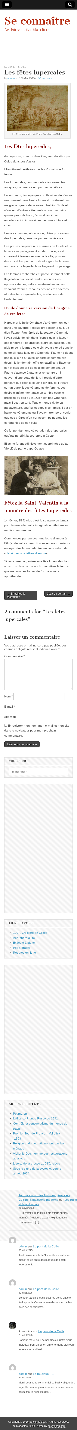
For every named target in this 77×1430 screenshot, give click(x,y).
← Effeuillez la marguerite (16, 595)
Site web (10, 716)
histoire (21, 66)
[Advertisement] (26, 847)
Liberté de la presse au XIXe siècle (36, 1163)
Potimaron (20, 1113)
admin (11, 78)
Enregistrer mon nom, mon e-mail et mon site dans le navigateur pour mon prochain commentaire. (36, 730)
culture (9, 66)
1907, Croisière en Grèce (30, 932)
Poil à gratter (21, 947)
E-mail (9, 706)
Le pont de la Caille (46, 1246)
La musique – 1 (43, 1373)
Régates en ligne (24, 952)
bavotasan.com (56, 1425)
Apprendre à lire (24, 937)
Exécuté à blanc (24, 942)
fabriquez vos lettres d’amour (26, 553)
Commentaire (14, 656)
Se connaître (37, 20)
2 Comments (44, 78)
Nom (8, 696)
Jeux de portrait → (58, 593)
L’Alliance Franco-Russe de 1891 (35, 1118)
